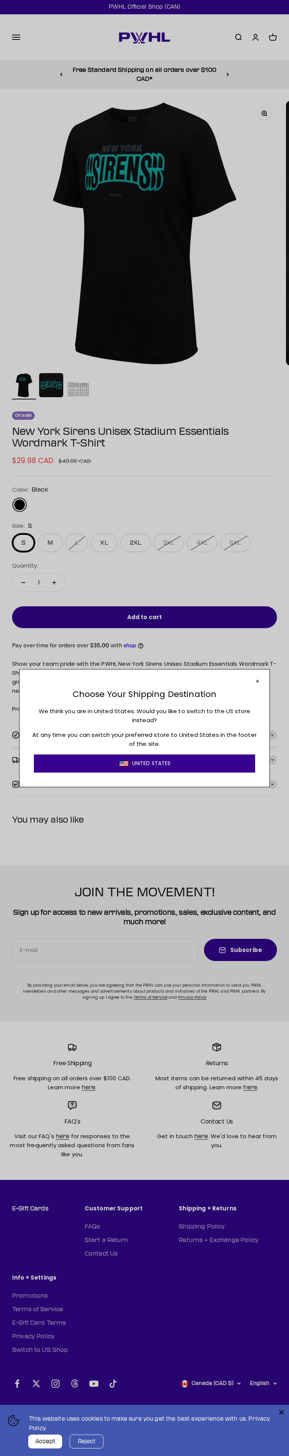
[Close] (281, 1412)
